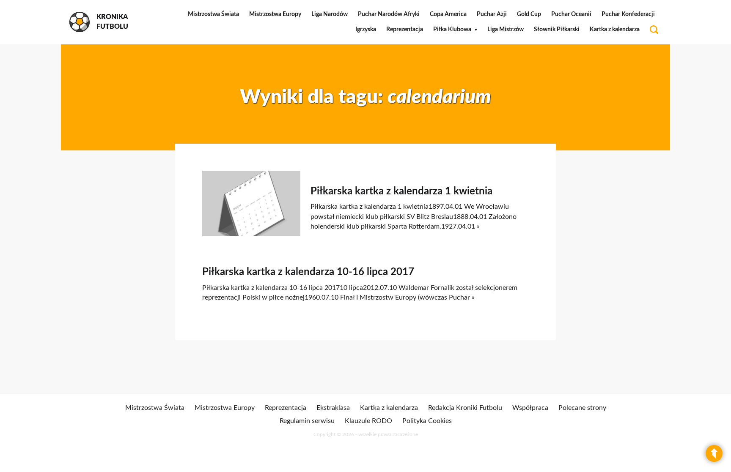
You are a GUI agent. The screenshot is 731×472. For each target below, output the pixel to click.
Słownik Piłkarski (557, 30)
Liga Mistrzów (505, 30)
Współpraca (530, 407)
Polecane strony (582, 407)
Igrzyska (365, 30)
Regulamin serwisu (307, 420)
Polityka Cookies (427, 420)
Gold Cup (529, 14)
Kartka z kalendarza (615, 30)
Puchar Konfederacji (628, 14)
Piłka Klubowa (452, 30)
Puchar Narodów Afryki (389, 14)
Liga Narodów (329, 14)
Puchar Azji (492, 14)
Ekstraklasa (333, 407)
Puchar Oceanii (571, 14)
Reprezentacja (404, 30)
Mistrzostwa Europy (275, 14)
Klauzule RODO (368, 420)
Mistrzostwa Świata (213, 14)
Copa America (448, 14)
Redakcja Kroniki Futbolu (465, 407)
